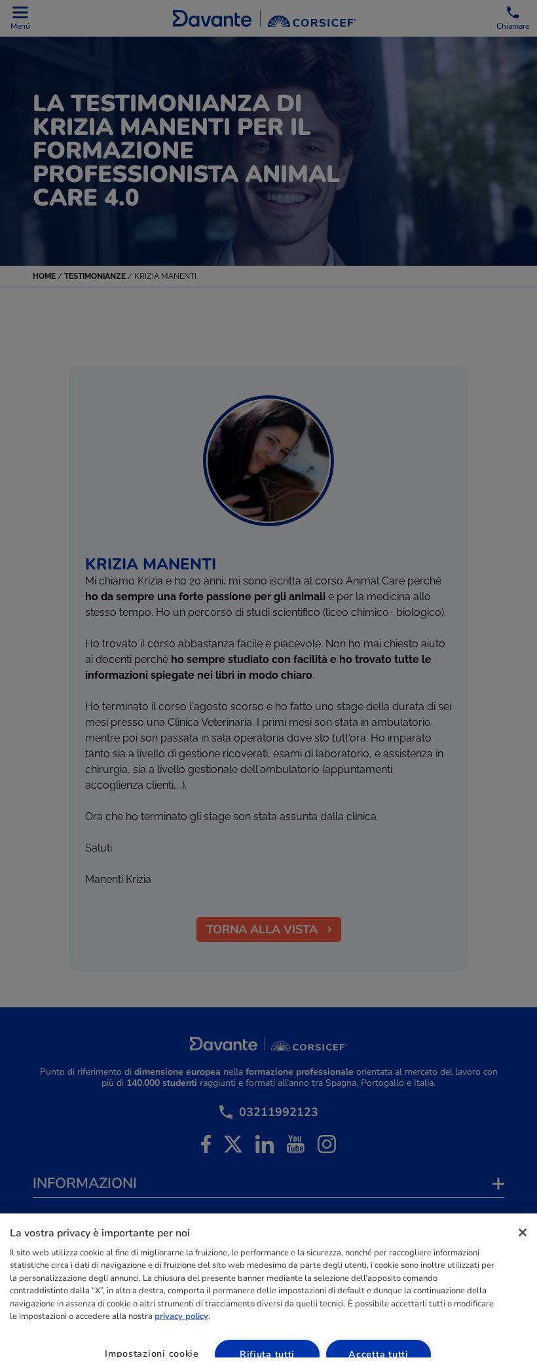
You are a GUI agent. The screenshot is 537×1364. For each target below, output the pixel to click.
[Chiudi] (522, 1232)
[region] (268, 1288)
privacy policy (181, 1316)
